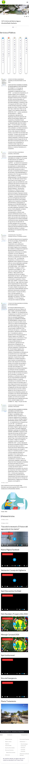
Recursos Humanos (9, 750)
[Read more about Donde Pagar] (9, 38)
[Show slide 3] (28, 16)
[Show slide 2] (26, 16)
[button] (27, 2)
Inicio (1, 734)
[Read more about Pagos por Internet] (14, 38)
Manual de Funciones (10, 752)
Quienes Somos (8, 739)
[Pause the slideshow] (25, 9)
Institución (9, 734)
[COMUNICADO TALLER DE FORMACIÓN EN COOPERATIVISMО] (4, 238)
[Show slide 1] (24, 16)
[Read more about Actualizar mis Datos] (20, 38)
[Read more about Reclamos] (26, 38)
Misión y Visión (8, 741)
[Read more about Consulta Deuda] (3, 38)
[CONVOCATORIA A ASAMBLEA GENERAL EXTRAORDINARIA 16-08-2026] (4, 82)
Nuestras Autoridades (10, 747)
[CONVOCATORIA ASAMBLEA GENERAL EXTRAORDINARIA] (4, 306)
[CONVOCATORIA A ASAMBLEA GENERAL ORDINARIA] (4, 155)
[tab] (14, 27)
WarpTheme (21, 731)
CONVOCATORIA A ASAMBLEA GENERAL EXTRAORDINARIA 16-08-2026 (17, 80)
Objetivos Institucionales (8, 744)
